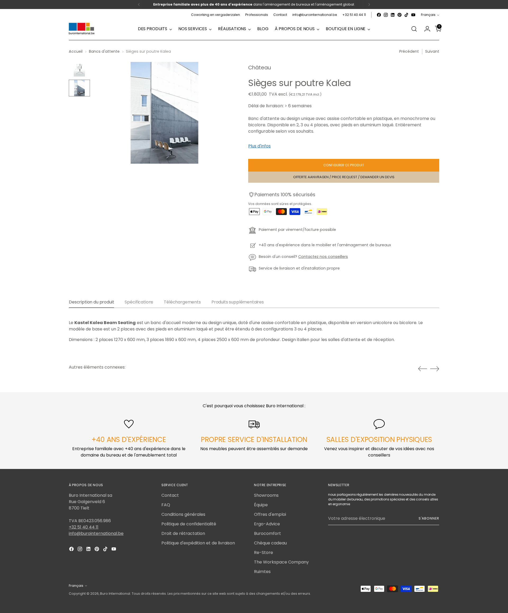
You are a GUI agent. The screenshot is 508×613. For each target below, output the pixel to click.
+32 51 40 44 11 (83, 527)
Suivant (432, 51)
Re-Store (263, 552)
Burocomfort (267, 533)
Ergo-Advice (267, 524)
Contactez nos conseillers (323, 256)
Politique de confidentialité (188, 524)
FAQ (165, 505)
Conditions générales (183, 514)
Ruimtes (262, 572)
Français (428, 14)
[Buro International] (82, 29)
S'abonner (429, 518)
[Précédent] (139, 4)
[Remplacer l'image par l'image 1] (79, 68)
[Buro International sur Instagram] (385, 14)
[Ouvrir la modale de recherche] (414, 29)
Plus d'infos (259, 146)
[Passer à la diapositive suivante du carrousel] (434, 368)
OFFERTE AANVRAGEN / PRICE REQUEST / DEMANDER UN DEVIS (343, 177)
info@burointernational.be (96, 533)
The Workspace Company (281, 562)
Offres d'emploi (270, 514)
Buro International (115, 593)
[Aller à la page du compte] (425, 29)
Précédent (409, 51)
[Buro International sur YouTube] (413, 14)
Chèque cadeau (270, 543)
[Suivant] (369, 4)
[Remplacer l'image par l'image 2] (79, 88)
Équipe (261, 505)
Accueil (76, 51)
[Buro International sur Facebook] (379, 14)
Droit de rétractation (183, 533)
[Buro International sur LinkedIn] (392, 14)
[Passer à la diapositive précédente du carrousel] (422, 368)
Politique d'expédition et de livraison (198, 543)
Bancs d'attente (104, 51)
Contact (170, 495)
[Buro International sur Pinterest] (399, 14)
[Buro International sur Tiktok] (406, 14)
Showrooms (266, 495)
